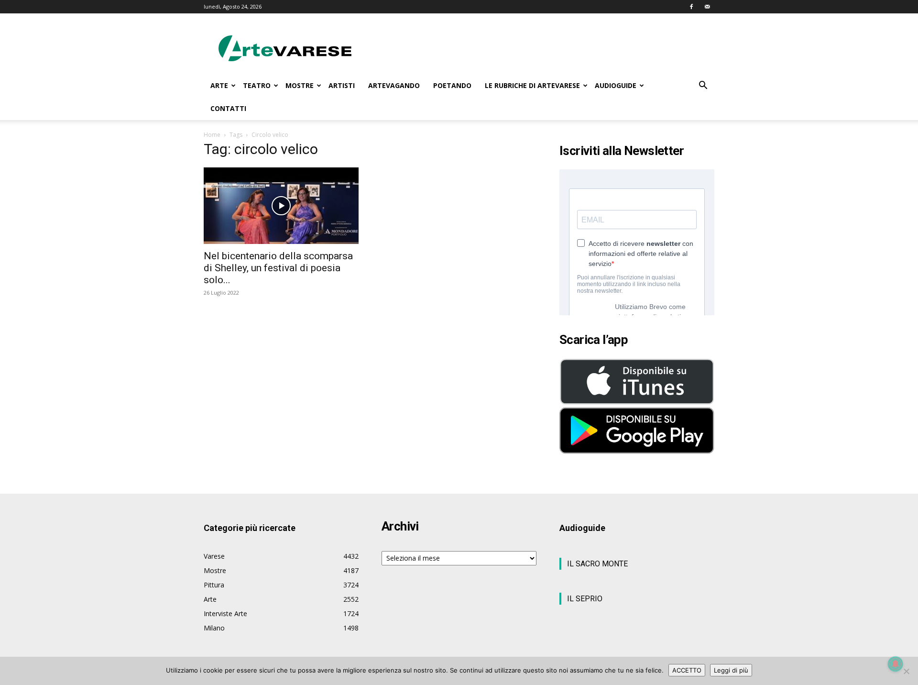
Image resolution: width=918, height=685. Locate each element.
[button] (702, 86)
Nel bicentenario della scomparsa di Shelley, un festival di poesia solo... (278, 268)
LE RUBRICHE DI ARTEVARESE (532, 85)
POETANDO (452, 85)
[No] (906, 671)
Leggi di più (731, 670)
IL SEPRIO (584, 598)
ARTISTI (341, 85)
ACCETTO (686, 670)
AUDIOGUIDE (615, 85)
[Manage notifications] (895, 664)
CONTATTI (228, 108)
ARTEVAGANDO (394, 85)
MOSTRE (299, 85)
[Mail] (707, 6)
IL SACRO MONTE (597, 563)
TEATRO (257, 85)
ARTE (219, 85)
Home (212, 135)
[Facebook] (691, 6)
